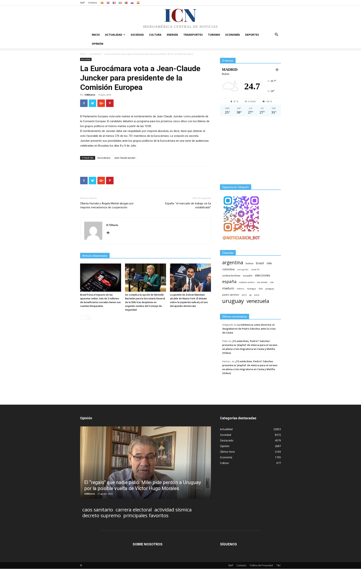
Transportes (193, 34)
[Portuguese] (126, 2)
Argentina (232, 262)
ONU (261, 288)
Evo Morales (262, 282)
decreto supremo (101, 515)
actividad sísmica (173, 510)
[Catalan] (102, 2)
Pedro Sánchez (230, 294)
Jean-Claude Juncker (125, 157)
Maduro (228, 288)
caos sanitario (97, 510)
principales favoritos (145, 515)
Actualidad (113, 34)
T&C (278, 565)
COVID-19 (255, 269)
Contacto (92, 2)
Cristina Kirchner (231, 275)
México (240, 288)
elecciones (262, 275)
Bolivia (249, 263)
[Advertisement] (250, 151)
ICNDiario (90, 94)
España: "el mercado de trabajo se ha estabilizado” (188, 205)
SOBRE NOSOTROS (147, 544)
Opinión (97, 43)
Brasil (260, 263)
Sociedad (137, 34)
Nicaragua (251, 288)
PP (250, 295)
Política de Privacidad (261, 565)
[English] (108, 2)
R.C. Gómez (90, 493)
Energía (172, 34)
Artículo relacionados (94, 255)
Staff (82, 2)
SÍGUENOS (228, 544)
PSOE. (257, 294)
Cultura (155, 34)
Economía (232, 34)
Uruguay (233, 301)
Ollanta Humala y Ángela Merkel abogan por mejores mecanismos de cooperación (107, 205)
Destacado (226, 440)
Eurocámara (104, 157)
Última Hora (227, 451)
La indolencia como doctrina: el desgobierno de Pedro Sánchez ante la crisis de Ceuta (249, 328)
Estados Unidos (247, 282)
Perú (244, 295)
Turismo (214, 34)
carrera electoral (134, 510)
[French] (114, 2)
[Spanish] (138, 2)
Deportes (252, 34)
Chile (269, 263)
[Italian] (120, 2)
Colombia (228, 269)
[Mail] (109, 233)
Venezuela (257, 301)
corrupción (242, 269)
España (229, 281)
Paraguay (269, 288)
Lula (272, 282)
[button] (276, 35)
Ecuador (248, 275)
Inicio (96, 34)
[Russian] (132, 2)
